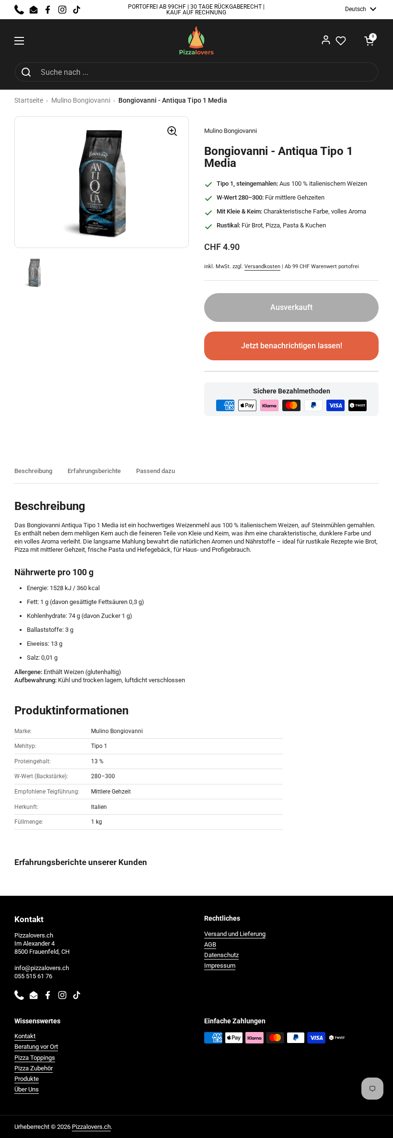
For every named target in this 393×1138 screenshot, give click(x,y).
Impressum (219, 965)
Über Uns (26, 1089)
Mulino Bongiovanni (80, 100)
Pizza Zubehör (33, 1068)
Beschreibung (33, 470)
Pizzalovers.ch (91, 1126)
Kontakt (24, 1036)
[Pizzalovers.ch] (196, 40)
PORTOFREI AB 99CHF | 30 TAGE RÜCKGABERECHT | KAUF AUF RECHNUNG (196, 10)
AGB (210, 944)
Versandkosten (262, 266)
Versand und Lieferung (235, 933)
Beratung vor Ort (36, 1046)
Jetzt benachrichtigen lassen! (291, 345)
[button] (369, 40)
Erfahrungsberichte (94, 470)
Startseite (28, 100)
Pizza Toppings (34, 1057)
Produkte (26, 1078)
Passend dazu (155, 470)
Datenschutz (221, 955)
